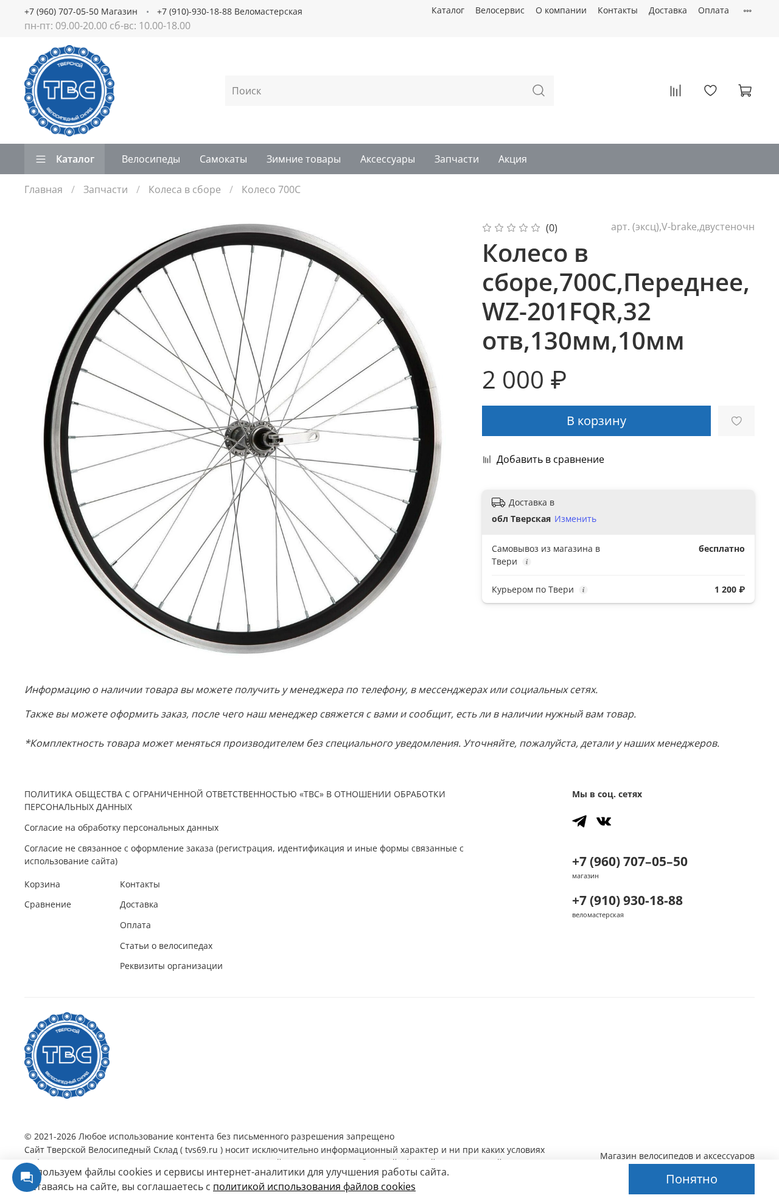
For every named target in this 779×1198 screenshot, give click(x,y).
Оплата (713, 10)
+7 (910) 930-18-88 (627, 900)
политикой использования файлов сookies (314, 1186)
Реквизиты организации (171, 965)
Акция (512, 159)
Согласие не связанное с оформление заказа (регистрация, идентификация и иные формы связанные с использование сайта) (244, 854)
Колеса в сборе (184, 189)
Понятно (692, 1179)
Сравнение (47, 904)
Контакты (618, 10)
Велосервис (500, 10)
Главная (43, 189)
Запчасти (457, 159)
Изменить (575, 518)
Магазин (677, 1155)
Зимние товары (304, 159)
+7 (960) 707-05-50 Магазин (81, 11)
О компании (561, 10)
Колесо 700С (271, 189)
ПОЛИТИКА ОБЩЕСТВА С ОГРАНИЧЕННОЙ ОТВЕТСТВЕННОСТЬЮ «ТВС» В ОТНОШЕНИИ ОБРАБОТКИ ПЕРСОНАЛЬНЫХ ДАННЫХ (234, 800)
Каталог (447, 10)
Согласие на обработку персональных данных (121, 827)
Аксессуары (387, 159)
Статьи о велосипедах (166, 945)
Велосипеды (151, 159)
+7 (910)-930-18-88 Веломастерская (229, 11)
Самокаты (223, 159)
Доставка (668, 10)
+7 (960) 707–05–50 (630, 861)
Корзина (42, 884)
